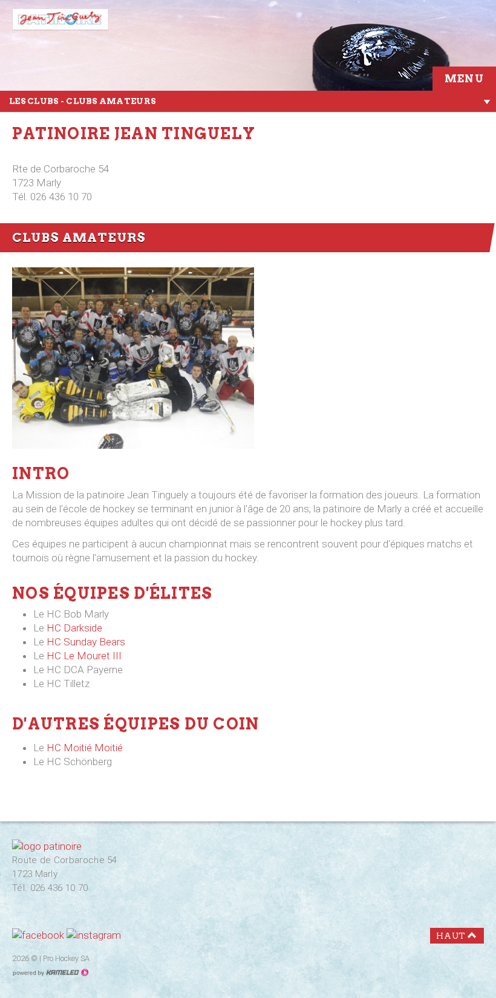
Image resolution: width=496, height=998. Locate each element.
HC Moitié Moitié (85, 748)
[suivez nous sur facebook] (38, 935)
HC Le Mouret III (84, 656)
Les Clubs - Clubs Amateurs (82, 101)
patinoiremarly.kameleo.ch (69, 23)
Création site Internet (50, 972)
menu (464, 79)
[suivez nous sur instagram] (94, 935)
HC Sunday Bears (86, 642)
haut (451, 936)
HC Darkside (74, 628)
